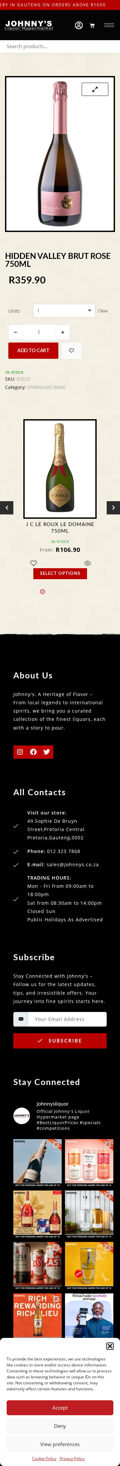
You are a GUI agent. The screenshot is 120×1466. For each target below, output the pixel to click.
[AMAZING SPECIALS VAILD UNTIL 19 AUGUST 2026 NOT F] (89, 1266)
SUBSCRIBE (64, 1041)
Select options (60, 574)
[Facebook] (33, 752)
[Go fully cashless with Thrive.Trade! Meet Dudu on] (89, 1317)
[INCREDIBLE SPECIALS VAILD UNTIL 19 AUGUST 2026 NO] (89, 1215)
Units (14, 311)
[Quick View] (88, 563)
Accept (60, 1407)
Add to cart (33, 350)
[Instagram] (20, 752)
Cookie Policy (44, 1458)
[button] (110, 1346)
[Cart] (92, 25)
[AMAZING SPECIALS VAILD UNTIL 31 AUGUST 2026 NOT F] (37, 1163)
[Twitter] (46, 752)
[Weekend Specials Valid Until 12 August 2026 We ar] (89, 1163)
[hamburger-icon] (109, 25)
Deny (60, 1426)
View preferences (60, 1444)
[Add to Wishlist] (71, 351)
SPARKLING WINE (46, 387)
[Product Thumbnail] (95, 89)
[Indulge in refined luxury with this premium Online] (37, 1215)
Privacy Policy (72, 1458)
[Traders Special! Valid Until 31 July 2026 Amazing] (37, 1317)
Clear (103, 311)
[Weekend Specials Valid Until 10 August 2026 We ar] (37, 1266)
